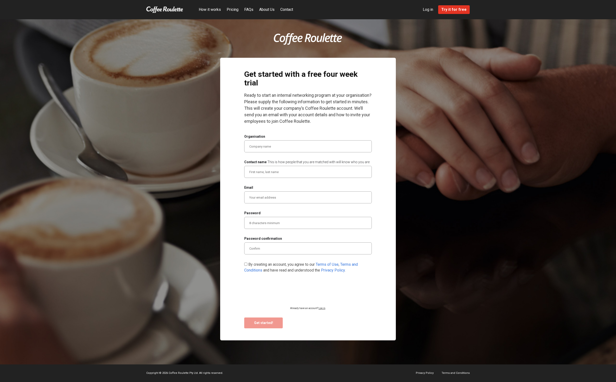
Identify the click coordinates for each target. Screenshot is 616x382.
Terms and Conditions (456, 373)
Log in (428, 9)
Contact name (307, 162)
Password (252, 213)
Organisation (254, 136)
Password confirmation (263, 238)
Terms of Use (327, 264)
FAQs (248, 9)
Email (248, 187)
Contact (286, 9)
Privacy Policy (333, 270)
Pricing (232, 9)
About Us (267, 9)
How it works (210, 9)
